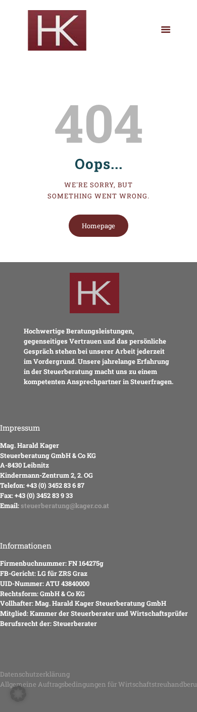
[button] (18, 694)
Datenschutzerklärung (35, 674)
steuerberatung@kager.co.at (65, 505)
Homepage (98, 225)
